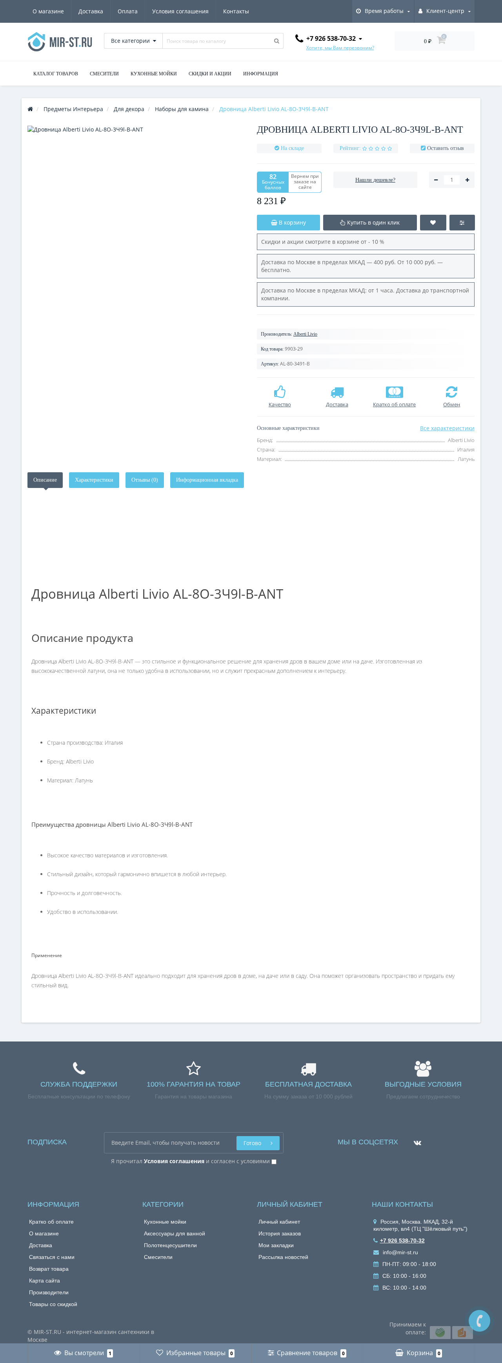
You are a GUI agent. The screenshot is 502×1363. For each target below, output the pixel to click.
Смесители (158, 1257)
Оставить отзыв (445, 148)
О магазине (48, 11)
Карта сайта (44, 1280)
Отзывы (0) (144, 480)
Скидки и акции (210, 74)
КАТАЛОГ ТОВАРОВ (55, 74)
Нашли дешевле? (375, 180)
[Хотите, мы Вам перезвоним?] (479, 1321)
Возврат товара (49, 1269)
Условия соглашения (180, 11)
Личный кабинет (279, 1222)
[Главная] (30, 109)
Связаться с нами (52, 1257)
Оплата (128, 11)
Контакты (236, 11)
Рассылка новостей (283, 1257)
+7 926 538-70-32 (402, 1240)
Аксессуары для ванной (174, 1233)
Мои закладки (276, 1245)
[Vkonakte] (415, 1140)
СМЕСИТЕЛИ (104, 74)
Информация (260, 74)
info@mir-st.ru (399, 1252)
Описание (45, 480)
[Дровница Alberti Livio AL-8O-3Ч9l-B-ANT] (136, 234)
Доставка (90, 11)
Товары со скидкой (53, 1304)
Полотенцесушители (170, 1245)
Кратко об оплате (51, 1222)
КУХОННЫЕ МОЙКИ (154, 74)
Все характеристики (447, 428)
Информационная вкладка (207, 480)
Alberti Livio (305, 334)
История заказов (279, 1233)
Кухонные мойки (165, 1222)
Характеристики (94, 480)
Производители (49, 1292)
